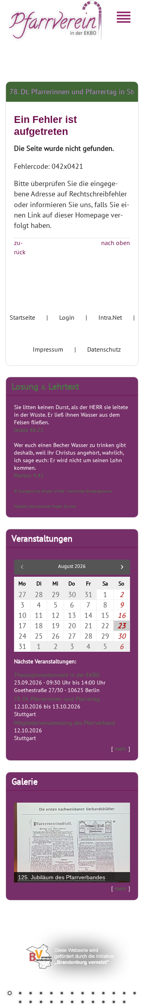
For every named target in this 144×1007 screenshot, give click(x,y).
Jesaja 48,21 (29, 429)
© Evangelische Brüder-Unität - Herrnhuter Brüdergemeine (63, 491)
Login (66, 317)
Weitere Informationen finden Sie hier (45, 506)
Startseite (22, 317)
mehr (120, 748)
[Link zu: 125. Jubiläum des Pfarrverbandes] (72, 842)
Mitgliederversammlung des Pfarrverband (64, 722)
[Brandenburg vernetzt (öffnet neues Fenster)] (72, 995)
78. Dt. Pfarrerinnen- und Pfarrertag (57, 698)
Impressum (48, 349)
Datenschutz (104, 349)
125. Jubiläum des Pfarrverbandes (61, 877)
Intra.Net (110, 317)
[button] (122, 567)
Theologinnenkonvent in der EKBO (57, 675)
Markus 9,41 (29, 475)
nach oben (115, 243)
